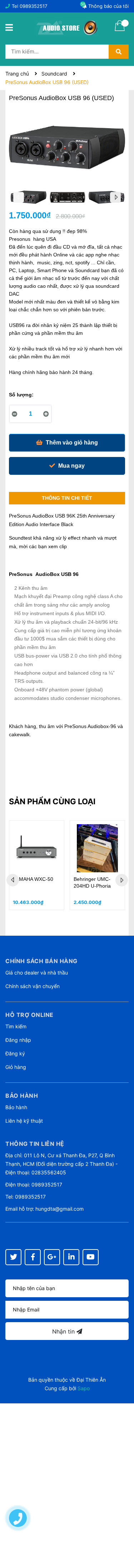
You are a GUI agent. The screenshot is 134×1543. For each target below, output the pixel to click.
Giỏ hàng (15, 1067)
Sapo (84, 1388)
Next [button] (115, 197)
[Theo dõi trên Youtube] (91, 1257)
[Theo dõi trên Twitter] (13, 1257)
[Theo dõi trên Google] (52, 1257)
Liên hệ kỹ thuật (24, 1121)
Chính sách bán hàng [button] (41, 961)
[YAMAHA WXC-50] (36, 848)
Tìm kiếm (15, 1026)
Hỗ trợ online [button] (29, 1014)
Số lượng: (21, 395)
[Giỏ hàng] (119, 30)
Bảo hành (16, 1107)
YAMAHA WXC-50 (33, 879)
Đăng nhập (18, 1040)
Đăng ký (15, 1053)
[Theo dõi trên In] (71, 1257)
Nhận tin (64, 1331)
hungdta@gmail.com (59, 1209)
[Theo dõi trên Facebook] (33, 1257)
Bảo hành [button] (21, 1095)
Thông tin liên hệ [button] (34, 1143)
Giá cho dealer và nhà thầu (36, 973)
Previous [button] (18, 197)
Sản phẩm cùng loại (52, 801)
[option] (28, 199)
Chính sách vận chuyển (32, 986)
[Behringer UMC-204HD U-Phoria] (97, 848)
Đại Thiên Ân (91, 1380)
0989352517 (33, 6)
